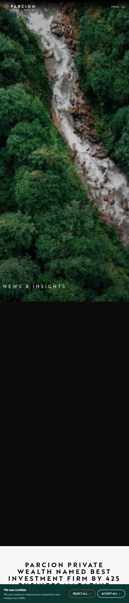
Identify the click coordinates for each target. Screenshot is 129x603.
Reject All (80, 593)
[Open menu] (123, 6)
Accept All (109, 593)
